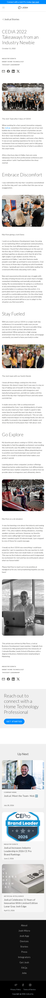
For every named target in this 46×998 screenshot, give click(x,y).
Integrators (24, 957)
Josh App (24, 935)
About (24, 925)
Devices (24, 941)
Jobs (24, 973)
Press (24, 951)
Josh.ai (7, 128)
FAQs (24, 967)
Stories (24, 946)
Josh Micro (24, 930)
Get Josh (35, 2)
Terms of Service (29, 989)
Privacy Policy (15, 989)
